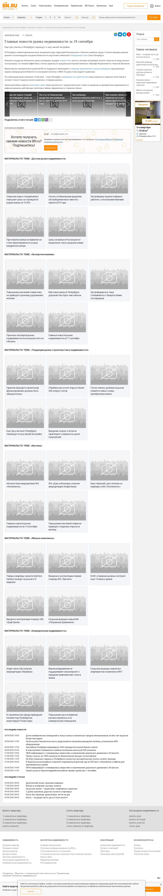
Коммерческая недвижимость (17, 863)
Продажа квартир (11, 845)
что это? (139, 140)
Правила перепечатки (50, 845)
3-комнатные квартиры (15, 822)
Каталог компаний (109, 848)
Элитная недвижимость (14, 857)
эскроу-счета (65, 60)
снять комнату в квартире (79, 826)
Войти (157, 6)
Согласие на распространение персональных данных (66, 854)
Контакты (138, 848)
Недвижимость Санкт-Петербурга (15, 27)
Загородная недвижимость (16, 860)
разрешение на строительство (75, 76)
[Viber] (46, 119)
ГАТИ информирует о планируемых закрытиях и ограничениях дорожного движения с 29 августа (72, 753)
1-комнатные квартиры (15, 816)
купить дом (135, 816)
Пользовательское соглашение (55, 851)
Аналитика (101, 5)
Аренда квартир (10, 851)
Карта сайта (46, 857)
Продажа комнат (11, 848)
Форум (137, 845)
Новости (40, 27)
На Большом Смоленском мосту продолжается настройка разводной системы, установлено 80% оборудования (72, 743)
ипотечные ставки (37, 85)
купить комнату (11, 826)
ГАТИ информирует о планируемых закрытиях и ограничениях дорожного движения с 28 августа (72, 767)
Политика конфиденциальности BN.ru (58, 848)
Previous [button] (7, 104)
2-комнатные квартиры (15, 819)
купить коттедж (137, 819)
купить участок (137, 822)
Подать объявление (135, 6)
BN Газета (89, 5)
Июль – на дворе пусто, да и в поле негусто (47, 797)
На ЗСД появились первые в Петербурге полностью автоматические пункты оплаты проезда (71, 759)
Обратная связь (141, 854)
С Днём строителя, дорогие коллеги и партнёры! (49, 791)
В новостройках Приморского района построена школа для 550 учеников (61, 750)
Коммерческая (61, 5)
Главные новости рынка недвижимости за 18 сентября (65, 27)
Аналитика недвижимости (112, 845)
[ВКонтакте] (35, 119)
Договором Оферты (103, 139)
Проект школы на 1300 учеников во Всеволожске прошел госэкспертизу (61, 756)
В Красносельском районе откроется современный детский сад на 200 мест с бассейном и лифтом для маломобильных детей (75, 763)
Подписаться (50, 148)
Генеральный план (79, 55)
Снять (33, 5)
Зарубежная (76, 5)
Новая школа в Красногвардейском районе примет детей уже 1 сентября (61, 770)
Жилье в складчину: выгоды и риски (43, 786)
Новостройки (45, 5)
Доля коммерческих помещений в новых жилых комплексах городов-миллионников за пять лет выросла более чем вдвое (77, 737)
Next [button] (128, 104)
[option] (21, 104)
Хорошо (31, 891)
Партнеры (105, 851)
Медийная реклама (49, 860)
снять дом (134, 826)
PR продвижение (48, 863)
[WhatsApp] (43, 119)
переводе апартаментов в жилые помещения (90, 68)
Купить (25, 5)
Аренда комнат (10, 854)
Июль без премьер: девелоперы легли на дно (48, 794)
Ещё (111, 5)
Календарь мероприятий (112, 854)
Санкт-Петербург (8, 9)
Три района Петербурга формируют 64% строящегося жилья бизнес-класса (61, 747)
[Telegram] (39, 119)
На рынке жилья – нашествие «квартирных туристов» (52, 789)
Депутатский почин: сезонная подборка (44, 783)
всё (77, 17)
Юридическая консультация (147, 851)
